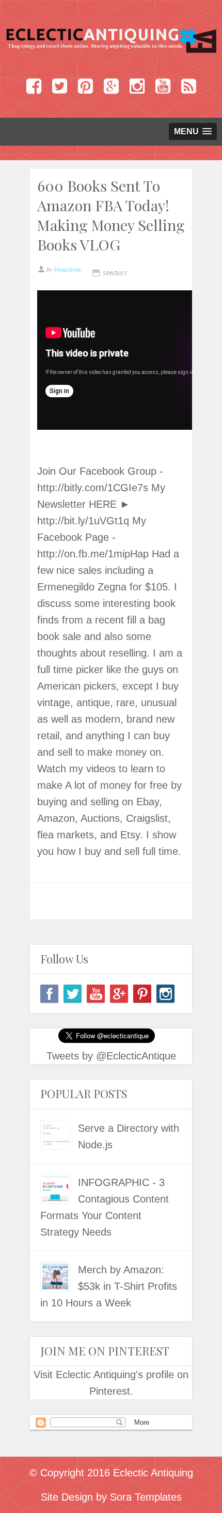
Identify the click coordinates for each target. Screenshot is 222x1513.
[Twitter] (73, 994)
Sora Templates (146, 1497)
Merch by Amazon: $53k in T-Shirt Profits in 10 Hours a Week (108, 1286)
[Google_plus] (119, 994)
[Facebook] (49, 994)
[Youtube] (96, 994)
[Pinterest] (142, 994)
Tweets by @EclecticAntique (111, 1056)
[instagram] (165, 994)
